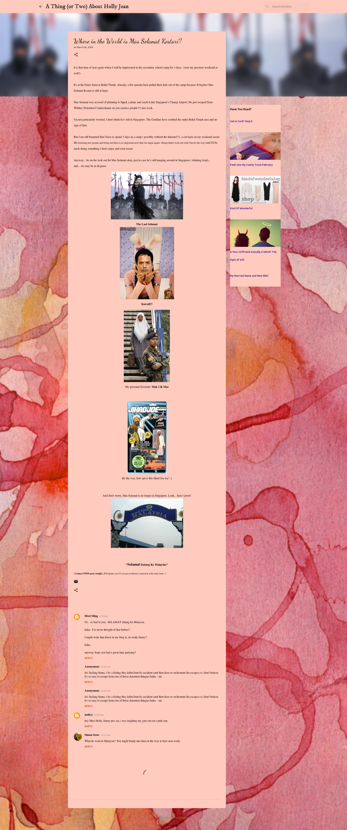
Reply (89, 658)
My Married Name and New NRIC (249, 275)
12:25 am (105, 666)
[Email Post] (76, 583)
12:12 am (105, 735)
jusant (181, 824)
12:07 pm (99, 714)
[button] (76, 54)
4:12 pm (103, 616)
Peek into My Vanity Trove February (251, 164)
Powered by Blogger (176, 817)
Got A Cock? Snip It (241, 121)
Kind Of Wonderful (241, 208)
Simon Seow (92, 735)
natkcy (89, 714)
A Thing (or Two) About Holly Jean (87, 6)
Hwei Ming (91, 616)
